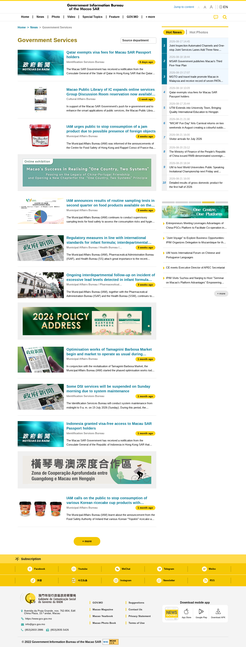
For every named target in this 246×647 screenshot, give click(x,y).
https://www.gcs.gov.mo (38, 618)
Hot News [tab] (174, 32)
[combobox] (138, 40)
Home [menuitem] (25, 16)
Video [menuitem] (71, 16)
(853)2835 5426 (59, 629)
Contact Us (135, 609)
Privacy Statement (140, 616)
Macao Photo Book (104, 622)
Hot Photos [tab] (199, 32)
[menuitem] (40, 16)
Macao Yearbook (103, 616)
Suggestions (136, 602)
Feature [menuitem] (114, 16)
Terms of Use (137, 622)
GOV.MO (98, 602)
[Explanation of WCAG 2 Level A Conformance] (110, 641)
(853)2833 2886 (34, 629)
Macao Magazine (103, 609)
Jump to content (184, 6)
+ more (221, 293)
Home (22, 27)
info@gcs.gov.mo (35, 624)
